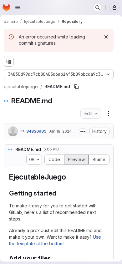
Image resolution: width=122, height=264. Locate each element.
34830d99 (35, 131)
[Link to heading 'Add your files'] (54, 258)
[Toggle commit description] (83, 131)
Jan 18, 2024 (60, 131)
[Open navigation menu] (18, 8)
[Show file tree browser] (9, 62)
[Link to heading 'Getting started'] (60, 193)
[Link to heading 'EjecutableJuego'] (70, 176)
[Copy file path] (76, 87)
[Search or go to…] (97, 7)
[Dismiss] (106, 37)
